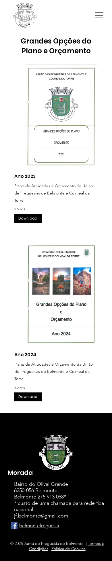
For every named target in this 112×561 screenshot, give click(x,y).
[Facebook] (14, 525)
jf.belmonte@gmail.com (41, 516)
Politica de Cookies (68, 548)
